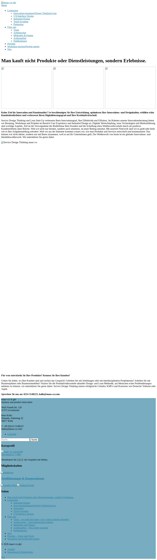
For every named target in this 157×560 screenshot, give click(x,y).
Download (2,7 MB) (11, 454)
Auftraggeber (19, 38)
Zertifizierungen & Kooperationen (22, 478)
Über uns (11, 27)
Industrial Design (21, 19)
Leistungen (12, 10)
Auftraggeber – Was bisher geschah (30, 527)
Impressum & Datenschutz (20, 552)
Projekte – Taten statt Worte (20, 536)
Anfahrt (11, 549)
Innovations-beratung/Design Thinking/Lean (35, 13)
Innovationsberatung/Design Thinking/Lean (34, 505)
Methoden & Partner (23, 35)
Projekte (11, 43)
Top (3, 557)
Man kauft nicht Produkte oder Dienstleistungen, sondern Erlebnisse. (40, 497)
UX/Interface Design (23, 16)
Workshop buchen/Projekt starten (23, 46)
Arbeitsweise (19, 32)
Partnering (18, 24)
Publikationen (20, 41)
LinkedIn (11, 434)
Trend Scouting (20, 21)
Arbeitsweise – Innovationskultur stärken (33, 522)
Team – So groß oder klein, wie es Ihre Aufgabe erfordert (41, 519)
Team (16, 30)
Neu (9, 49)
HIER (20, 459)
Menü (4, 5)
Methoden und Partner (24, 525)
